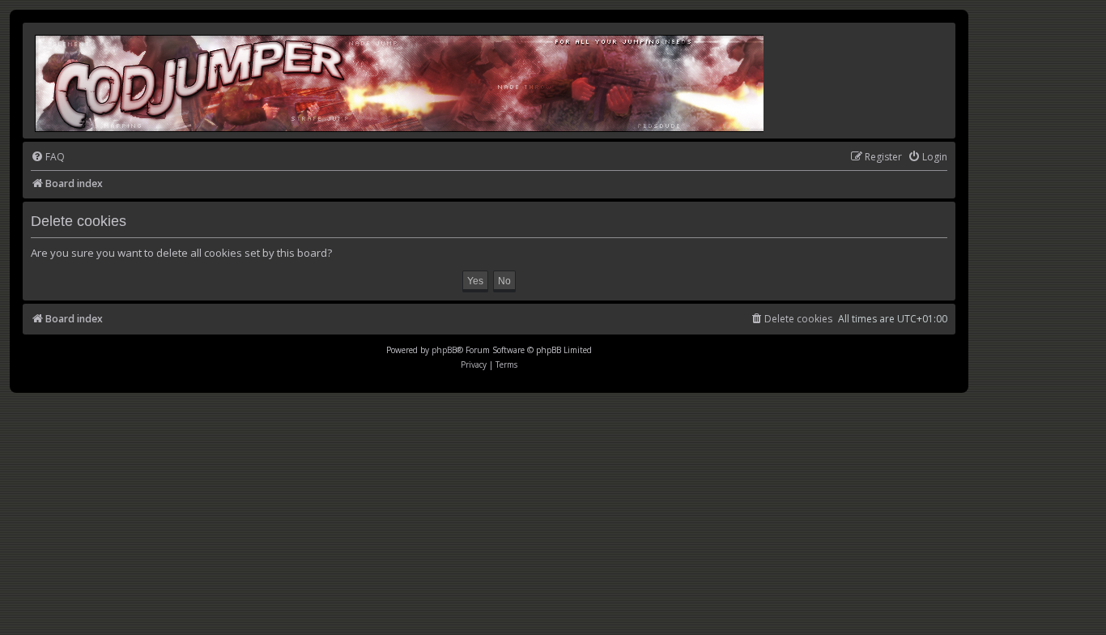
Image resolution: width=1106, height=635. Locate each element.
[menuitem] (48, 157)
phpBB (444, 350)
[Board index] (400, 80)
